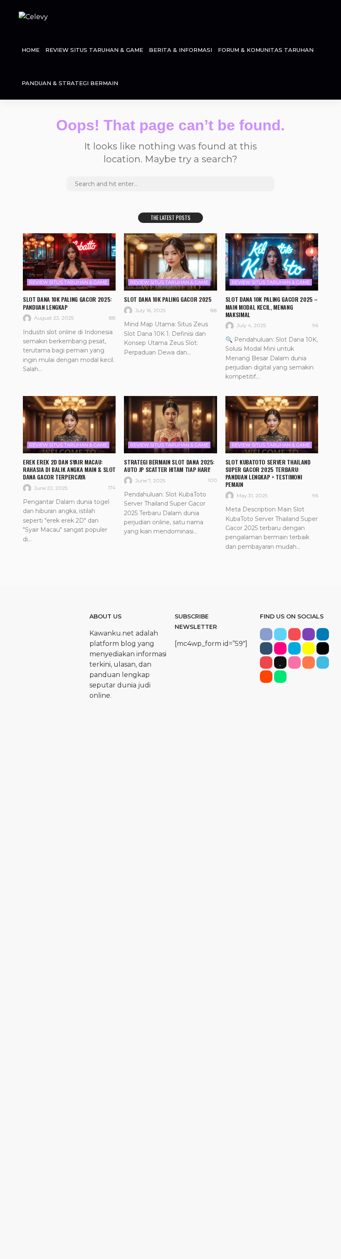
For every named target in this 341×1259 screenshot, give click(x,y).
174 (112, 487)
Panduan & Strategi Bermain (70, 83)
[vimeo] (322, 662)
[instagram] (308, 634)
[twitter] (280, 634)
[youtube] (266, 662)
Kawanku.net (111, 633)
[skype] (294, 648)
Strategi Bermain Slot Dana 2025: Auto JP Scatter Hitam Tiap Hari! (169, 465)
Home (31, 49)
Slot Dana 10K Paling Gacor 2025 (167, 299)
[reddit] (266, 676)
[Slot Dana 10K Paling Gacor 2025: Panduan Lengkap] (69, 262)
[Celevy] (33, 16)
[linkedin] (322, 634)
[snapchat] (308, 648)
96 (315, 325)
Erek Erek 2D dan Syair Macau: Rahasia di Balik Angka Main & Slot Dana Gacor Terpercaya (69, 469)
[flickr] (280, 648)
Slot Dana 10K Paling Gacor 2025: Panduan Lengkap (67, 303)
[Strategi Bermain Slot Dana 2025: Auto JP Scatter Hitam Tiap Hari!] (170, 424)
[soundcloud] (308, 662)
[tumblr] (266, 648)
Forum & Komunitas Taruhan (266, 49)
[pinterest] (294, 634)
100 (212, 480)
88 (112, 318)
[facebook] (266, 634)
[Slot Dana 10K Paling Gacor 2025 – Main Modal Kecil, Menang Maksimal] (271, 262)
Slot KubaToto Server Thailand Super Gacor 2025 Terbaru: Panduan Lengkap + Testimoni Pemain (268, 473)
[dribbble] (294, 662)
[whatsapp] (280, 676)
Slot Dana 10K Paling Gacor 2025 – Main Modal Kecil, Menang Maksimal (271, 306)
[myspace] (322, 648)
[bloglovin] (280, 662)
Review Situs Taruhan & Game (94, 49)
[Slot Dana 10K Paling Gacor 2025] (170, 262)
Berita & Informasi (180, 49)
